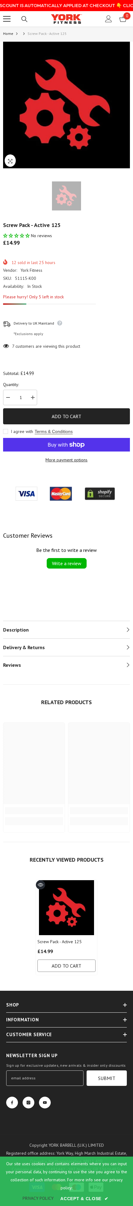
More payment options (66, 460)
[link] (34, 810)
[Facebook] (12, 1102)
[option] (66, 105)
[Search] (24, 19)
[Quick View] (40, 884)
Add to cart (66, 416)
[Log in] (108, 18)
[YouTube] (45, 1102)
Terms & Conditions (54, 431)
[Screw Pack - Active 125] (66, 907)
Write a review (66, 563)
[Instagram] (28, 1102)
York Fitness (31, 270)
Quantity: (11, 384)
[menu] (7, 19)
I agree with (22, 431)
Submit (106, 1078)
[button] (17, 235)
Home (8, 33)
